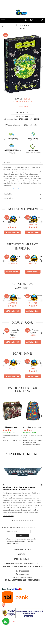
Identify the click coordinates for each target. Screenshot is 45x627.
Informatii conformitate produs (14, 189)
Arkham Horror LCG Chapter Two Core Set (12, 218)
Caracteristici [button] (8, 194)
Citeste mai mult (8, 516)
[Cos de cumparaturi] (36, 20)
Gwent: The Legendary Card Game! (33, 218)
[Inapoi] (1, 25)
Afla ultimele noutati (22, 454)
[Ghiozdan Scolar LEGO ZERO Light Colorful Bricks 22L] (32, 410)
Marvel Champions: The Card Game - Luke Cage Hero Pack (33, 257)
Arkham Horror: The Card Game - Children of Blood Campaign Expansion (12, 257)
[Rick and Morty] (22, 63)
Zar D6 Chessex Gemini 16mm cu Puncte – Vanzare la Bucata (12, 362)
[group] (22, 63)
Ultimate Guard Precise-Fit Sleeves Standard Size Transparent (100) (33, 362)
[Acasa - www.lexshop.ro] (22, 12)
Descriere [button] (7, 162)
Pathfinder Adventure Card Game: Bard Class (20, 427)
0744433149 (23, 574)
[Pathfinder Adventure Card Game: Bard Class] (12, 410)
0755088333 (23, 571)
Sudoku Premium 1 (33, 330)
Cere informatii (31, 125)
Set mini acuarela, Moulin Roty (12, 331)
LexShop (23, 29)
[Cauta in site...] (42, 20)
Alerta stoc (23, 112)
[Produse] (3, 21)
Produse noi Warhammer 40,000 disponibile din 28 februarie (19, 488)
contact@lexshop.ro (24, 577)
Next (41, 66)
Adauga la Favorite (13, 125)
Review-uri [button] (8, 198)
